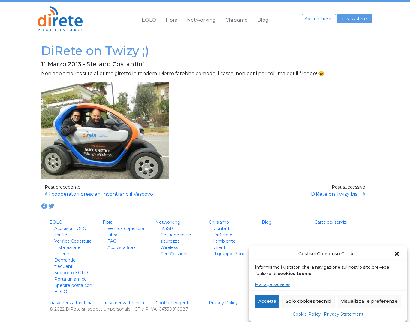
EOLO (149, 20)
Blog (263, 20)
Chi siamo (236, 20)
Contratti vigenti (172, 302)
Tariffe (60, 235)
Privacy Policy (223, 302)
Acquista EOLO (70, 228)
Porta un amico (70, 279)
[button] (397, 253)
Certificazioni (173, 253)
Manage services (272, 284)
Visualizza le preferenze (369, 301)
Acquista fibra (121, 247)
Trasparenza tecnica (123, 302)
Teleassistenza (355, 18)
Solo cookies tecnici (308, 301)
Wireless (169, 247)
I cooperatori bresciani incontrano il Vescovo (101, 194)
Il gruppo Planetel (232, 253)
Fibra (171, 20)
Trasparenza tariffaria (71, 302)
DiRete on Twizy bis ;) (336, 194)
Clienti (219, 247)
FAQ (112, 241)
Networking (201, 20)
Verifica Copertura (73, 241)
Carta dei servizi (331, 222)
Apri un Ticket (319, 18)
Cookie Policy (307, 314)
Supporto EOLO (71, 272)
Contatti (222, 228)
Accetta (267, 301)
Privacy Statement (343, 314)
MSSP (166, 228)
